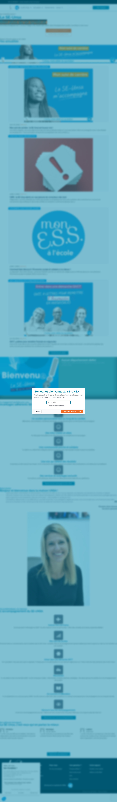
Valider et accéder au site (72, 411)
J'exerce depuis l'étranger (57, 405)
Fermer (37, 411)
